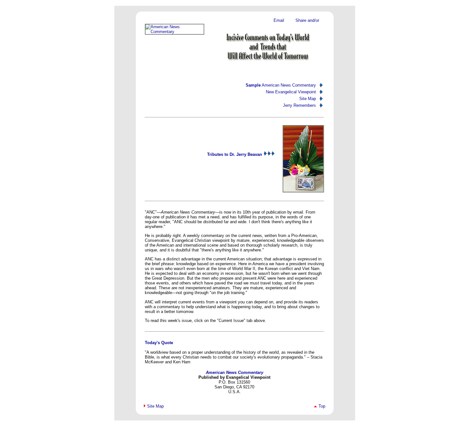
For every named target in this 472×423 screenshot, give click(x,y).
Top (322, 406)
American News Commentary (281, 85)
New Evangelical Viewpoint (291, 91)
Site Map (307, 98)
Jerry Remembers (299, 105)
